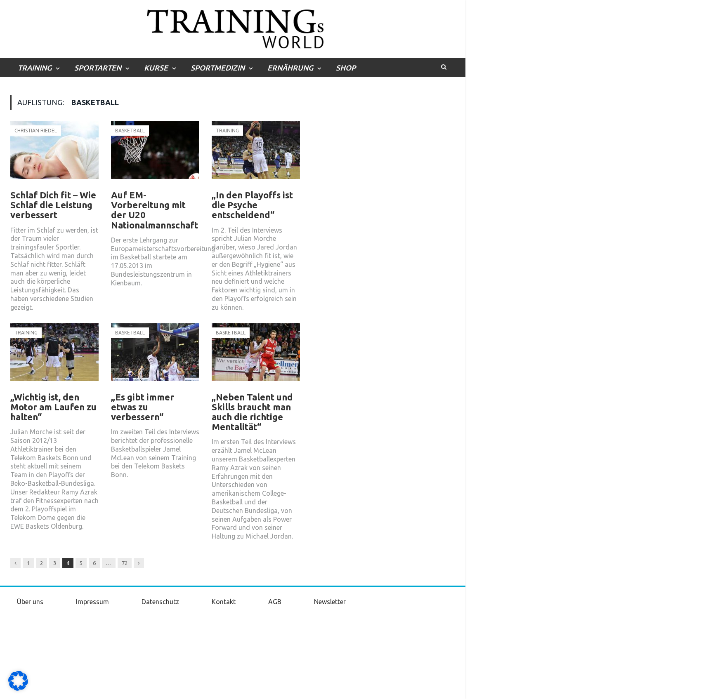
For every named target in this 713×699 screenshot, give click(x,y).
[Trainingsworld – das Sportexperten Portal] (233, 27)
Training (227, 130)
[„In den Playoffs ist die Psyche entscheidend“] (256, 154)
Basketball (130, 130)
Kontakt (224, 601)
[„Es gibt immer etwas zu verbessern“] (155, 356)
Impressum (92, 601)
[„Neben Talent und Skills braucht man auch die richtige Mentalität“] (256, 356)
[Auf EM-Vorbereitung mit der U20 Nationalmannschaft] (155, 154)
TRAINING (35, 68)
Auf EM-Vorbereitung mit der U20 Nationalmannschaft (154, 210)
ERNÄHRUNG (290, 68)
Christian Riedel (35, 130)
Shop (346, 68)
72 (124, 563)
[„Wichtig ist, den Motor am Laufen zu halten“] (54, 356)
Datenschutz (160, 601)
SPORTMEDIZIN (218, 68)
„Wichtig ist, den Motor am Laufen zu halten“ (53, 407)
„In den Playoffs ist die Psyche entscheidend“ (252, 205)
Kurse (156, 68)
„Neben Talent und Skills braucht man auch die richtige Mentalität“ (252, 412)
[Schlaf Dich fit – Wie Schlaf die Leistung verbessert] (54, 154)
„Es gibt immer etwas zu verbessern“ (142, 407)
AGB (274, 601)
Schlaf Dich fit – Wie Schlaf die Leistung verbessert (53, 205)
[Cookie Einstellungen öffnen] (18, 688)
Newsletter (330, 601)
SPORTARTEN (97, 68)
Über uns (30, 601)
